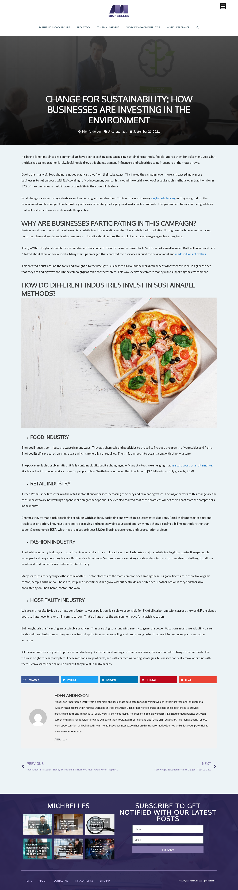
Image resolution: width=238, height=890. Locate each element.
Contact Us (61, 880)
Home (28, 880)
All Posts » (61, 739)
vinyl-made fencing (163, 198)
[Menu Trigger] (223, 6)
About (43, 880)
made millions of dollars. (191, 254)
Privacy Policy (84, 880)
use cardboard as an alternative (191, 465)
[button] (197, 27)
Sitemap (105, 880)
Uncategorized (117, 131)
